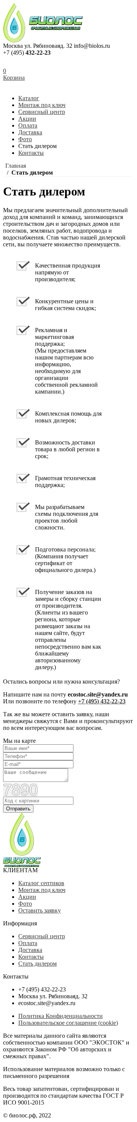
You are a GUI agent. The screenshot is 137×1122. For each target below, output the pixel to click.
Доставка (30, 132)
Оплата (27, 125)
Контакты (31, 153)
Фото (25, 139)
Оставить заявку (39, 910)
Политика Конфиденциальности (60, 1016)
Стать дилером (37, 963)
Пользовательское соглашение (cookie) (68, 1023)
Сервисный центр (41, 112)
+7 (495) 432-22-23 (102, 701)
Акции (27, 118)
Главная (15, 165)
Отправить (18, 809)
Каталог (28, 98)
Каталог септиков (41, 883)
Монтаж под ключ (41, 105)
